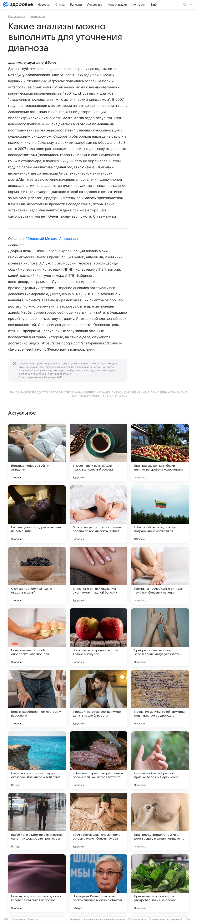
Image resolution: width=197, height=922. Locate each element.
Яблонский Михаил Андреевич (51, 239)
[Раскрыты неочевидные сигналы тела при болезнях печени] (160, 575)
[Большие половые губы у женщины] (37, 452)
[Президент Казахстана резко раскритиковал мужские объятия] (98, 883)
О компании (18, 919)
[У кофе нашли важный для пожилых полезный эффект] (98, 452)
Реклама (33, 919)
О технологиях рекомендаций (165, 919)
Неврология (37, 16)
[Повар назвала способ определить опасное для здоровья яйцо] (37, 637)
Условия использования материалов (104, 919)
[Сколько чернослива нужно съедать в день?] (37, 575)
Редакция (75, 919)
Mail (6, 919)
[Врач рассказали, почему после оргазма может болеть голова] (98, 822)
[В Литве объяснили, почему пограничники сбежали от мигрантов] (160, 514)
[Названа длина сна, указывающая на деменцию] (37, 514)
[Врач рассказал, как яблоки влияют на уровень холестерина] (160, 452)
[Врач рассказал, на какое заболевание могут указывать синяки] (160, 637)
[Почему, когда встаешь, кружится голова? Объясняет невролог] (37, 883)
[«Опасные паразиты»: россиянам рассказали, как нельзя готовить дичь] (98, 760)
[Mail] (5, 4)
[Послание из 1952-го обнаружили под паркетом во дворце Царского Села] (160, 698)
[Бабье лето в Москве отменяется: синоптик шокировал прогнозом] (37, 822)
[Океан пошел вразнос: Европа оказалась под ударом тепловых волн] (37, 760)
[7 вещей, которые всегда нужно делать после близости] (98, 698)
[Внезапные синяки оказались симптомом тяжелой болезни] (98, 575)
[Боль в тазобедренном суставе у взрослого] (37, 698)
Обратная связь (137, 919)
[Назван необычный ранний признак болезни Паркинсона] (160, 760)
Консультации (16, 16)
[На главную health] (20, 4)
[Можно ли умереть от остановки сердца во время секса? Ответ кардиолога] (98, 514)
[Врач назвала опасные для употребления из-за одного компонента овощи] (160, 883)
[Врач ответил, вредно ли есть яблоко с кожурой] (98, 637)
